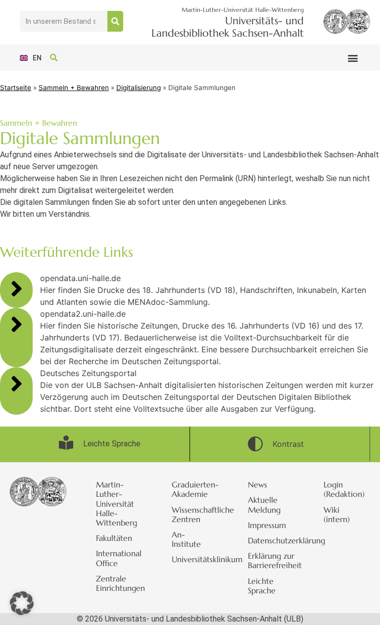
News (257, 484)
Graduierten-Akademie (195, 489)
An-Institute (186, 539)
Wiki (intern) (337, 514)
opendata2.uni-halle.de (83, 314)
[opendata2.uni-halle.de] (16, 324)
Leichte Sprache (262, 585)
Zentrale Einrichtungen (119, 583)
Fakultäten (114, 538)
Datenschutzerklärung (271, 540)
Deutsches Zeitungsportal (88, 373)
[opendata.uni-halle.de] (16, 288)
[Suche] (115, 21)
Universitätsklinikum (195, 559)
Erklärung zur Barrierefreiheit (271, 560)
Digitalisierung (138, 88)
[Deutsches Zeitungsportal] (16, 383)
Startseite (15, 88)
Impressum (267, 525)
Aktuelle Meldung (264, 504)
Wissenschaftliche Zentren (195, 514)
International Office (119, 558)
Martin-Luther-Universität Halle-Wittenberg (116, 504)
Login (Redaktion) (344, 489)
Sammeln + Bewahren (74, 88)
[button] (352, 57)
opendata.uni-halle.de (80, 278)
